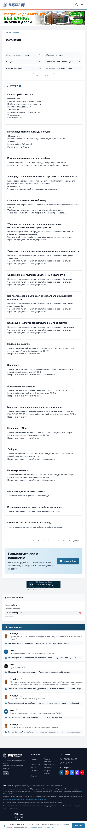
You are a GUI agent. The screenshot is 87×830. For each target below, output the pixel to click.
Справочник (36, 764)
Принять (78, 825)
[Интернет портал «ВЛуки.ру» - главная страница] (14, 4)
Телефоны (35, 776)
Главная (8, 33)
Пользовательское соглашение (13, 799)
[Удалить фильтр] (80, 613)
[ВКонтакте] (61, 772)
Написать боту (69, 561)
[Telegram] (72, 772)
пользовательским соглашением (41, 827)
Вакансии (34, 771)
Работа (16, 33)
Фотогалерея (49, 764)
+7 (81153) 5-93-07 (70, 759)
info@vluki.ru (67, 763)
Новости (34, 759)
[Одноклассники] (67, 772)
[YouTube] (82, 772)
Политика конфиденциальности (36, 799)
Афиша (33, 768)
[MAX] (77, 772)
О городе (48, 768)
